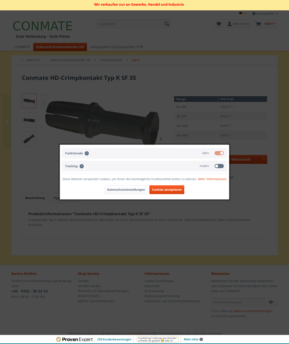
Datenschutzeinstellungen (126, 190)
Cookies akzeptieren (167, 190)
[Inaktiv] (219, 166)
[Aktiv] (219, 153)
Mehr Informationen (212, 179)
